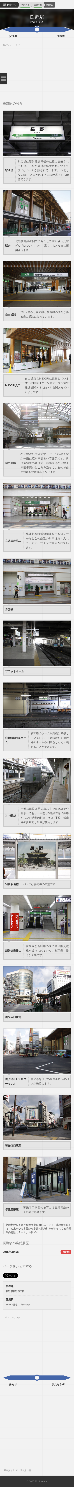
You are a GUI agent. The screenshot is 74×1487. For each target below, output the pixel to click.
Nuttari (44, 1481)
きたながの (58, 1384)
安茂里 (13, 36)
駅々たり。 (9, 5)
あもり (13, 1384)
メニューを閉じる (3, 78)
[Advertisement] (37, 72)
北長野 (61, 36)
